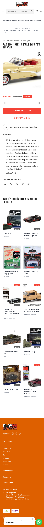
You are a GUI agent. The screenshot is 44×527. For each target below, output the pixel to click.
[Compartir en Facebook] (5, 184)
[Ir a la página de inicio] (22, 4)
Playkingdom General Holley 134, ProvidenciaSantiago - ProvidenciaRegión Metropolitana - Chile (18, 496)
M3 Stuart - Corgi (29, 352)
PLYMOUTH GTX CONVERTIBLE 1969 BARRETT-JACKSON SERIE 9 (12, 312)
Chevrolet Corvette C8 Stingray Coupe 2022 (31, 235)
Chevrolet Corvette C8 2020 (31, 272)
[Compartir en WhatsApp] (17, 184)
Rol (4, 455)
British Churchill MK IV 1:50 (10, 353)
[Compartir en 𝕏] (11, 184)
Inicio (16, 28)
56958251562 (11, 489)
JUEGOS (6, 452)
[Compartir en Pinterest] (23, 184)
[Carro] (41, 11)
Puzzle (5, 465)
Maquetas (7, 462)
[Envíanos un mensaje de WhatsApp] (39, 522)
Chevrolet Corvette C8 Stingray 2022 (11, 272)
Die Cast (24, 28)
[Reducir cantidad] (5, 103)
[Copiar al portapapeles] (29, 184)
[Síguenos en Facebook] (16, 433)
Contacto (7, 448)
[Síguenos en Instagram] (12, 433)
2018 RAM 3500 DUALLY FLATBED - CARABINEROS (32, 310)
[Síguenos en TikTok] (20, 433)
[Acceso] (37, 11)
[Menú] (3, 11)
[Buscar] (32, 11)
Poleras (6, 458)
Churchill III (7, 234)
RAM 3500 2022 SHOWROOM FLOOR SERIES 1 (30, 391)
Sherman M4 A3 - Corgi (11, 389)
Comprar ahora (22, 118)
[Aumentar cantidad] (39, 103)
